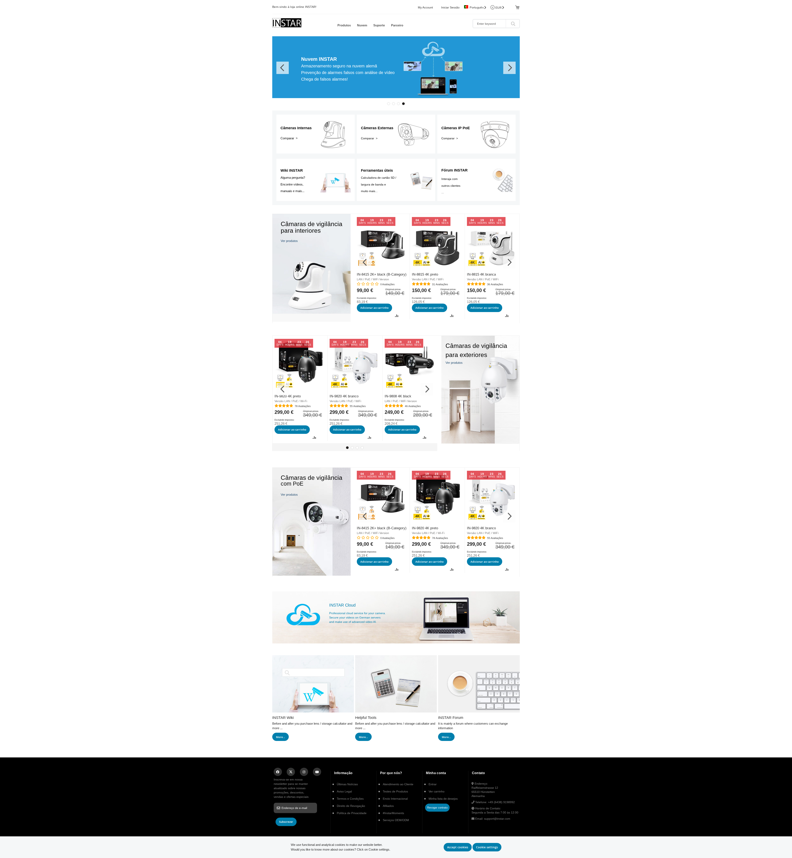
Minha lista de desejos (443, 798)
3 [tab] (398, 103)
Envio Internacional (395, 798)
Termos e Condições (350, 798)
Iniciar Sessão (450, 7)
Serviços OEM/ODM (396, 820)
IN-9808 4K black (398, 396)
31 (440, 284)
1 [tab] (388, 103)
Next (509, 68)
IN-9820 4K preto (288, 396)
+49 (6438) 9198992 (501, 802)
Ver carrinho (436, 791)
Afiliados (388, 806)
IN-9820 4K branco (344, 396)
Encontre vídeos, (291, 184)
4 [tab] (403, 103)
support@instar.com (497, 818)
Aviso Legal (344, 791)
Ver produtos (289, 241)
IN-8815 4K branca (481, 274)
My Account (425, 7)
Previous (282, 68)
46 (413, 406)
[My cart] (517, 7)
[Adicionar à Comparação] (396, 315)
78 (303, 406)
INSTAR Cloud (342, 605)
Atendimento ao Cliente (398, 784)
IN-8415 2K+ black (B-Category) (382, 274)
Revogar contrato (437, 807)
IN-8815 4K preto (425, 274)
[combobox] (496, 23)
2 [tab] (393, 103)
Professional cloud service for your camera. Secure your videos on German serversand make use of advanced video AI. (357, 617)
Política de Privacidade (352, 813)
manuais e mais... (292, 191)
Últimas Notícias (347, 784)
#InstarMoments (393, 813)
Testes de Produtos (395, 791)
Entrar (433, 784)
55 (358, 406)
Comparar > (289, 138)
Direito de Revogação (351, 806)
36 (495, 284)
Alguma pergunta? (292, 177)
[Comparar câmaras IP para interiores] (311, 320)
